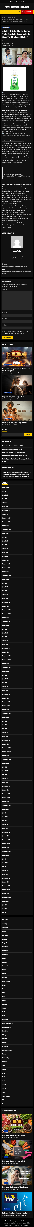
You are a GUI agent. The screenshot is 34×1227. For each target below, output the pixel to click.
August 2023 (5, 625)
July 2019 (4, 813)
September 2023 (6, 621)
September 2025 (6, 529)
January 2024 (5, 606)
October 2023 (5, 618)
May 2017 (4, 912)
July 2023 (4, 629)
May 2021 (4, 729)
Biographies (5, 935)
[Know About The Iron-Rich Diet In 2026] (17, 1123)
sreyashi (6, 373)
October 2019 (5, 801)
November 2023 (6, 614)
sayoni (5, 399)
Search (4, 430)
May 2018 (4, 867)
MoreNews (17, 1225)
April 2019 (5, 824)
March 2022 (5, 690)
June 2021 (5, 725)
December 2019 (6, 794)
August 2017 (5, 901)
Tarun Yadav (7, 41)
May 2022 (4, 683)
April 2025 (5, 549)
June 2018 (5, 863)
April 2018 (5, 870)
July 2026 (4, 491)
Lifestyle (4, 1035)
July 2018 (4, 859)
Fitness (4, 993)
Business (4, 962)
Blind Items (5, 954)
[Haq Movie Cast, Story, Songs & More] (17, 385)
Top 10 (4, 1088)
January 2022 (5, 698)
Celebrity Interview (7, 966)
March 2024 (5, 598)
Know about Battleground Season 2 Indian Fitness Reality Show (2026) (16, 370)
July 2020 (4, 767)
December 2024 (6, 564)
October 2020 (5, 755)
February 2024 (6, 602)
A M (4, 1137)
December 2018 (6, 840)
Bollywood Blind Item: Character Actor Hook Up (14, 456)
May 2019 (4, 821)
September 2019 (6, 805)
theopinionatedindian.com (17, 6)
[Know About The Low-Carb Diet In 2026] (17, 1149)
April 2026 (5, 503)
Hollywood (5, 1019)
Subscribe (29, 12)
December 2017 (6, 886)
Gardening (5, 1004)
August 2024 (5, 579)
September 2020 (6, 759)
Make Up (4, 1039)
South (3, 1065)
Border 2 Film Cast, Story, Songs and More (14, 423)
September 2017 (6, 897)
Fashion (4, 985)
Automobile (5, 927)
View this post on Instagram (12, 174)
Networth (4, 1042)
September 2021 (6, 713)
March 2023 (5, 644)
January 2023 (5, 652)
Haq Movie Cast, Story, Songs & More (13, 397)
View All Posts (17, 257)
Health (4, 1012)
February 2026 (6, 510)
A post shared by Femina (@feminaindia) (16, 176)
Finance (4, 989)
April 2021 (5, 732)
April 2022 (5, 686)
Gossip (4, 1008)
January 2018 (5, 882)
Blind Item (5, 950)
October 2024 (5, 572)
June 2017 (4, 909)
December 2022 (6, 656)
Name (4, 312)
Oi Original (5, 1046)
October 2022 (5, 663)
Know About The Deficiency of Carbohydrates (13, 452)
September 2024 (6, 575)
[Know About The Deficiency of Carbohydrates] (17, 1175)
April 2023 (5, 641)
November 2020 (6, 752)
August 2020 (5, 763)
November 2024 (6, 568)
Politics (4, 1054)
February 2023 (6, 648)
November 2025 (6, 522)
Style (3, 1073)
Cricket (4, 970)
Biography (5, 939)
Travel (3, 1092)
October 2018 (5, 847)
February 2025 (6, 556)
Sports (4, 1069)
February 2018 (6, 878)
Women (4, 1104)
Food (3, 996)
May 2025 (4, 545)
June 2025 (5, 541)
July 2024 (4, 583)
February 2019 (6, 832)
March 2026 (5, 506)
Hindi (3, 1016)
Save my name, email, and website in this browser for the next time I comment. (16, 332)
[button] (2, 11)
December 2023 (6, 610)
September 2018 (6, 851)
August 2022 (5, 671)
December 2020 (6, 748)
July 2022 (4, 675)
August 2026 (5, 487)
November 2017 (6, 890)
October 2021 (5, 709)
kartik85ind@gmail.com (9, 1215)
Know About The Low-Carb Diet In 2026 (12, 449)
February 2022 (6, 694)
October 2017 (5, 893)
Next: (17, 271)
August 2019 (5, 809)
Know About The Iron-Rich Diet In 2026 (12, 446)
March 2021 (5, 736)
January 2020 (5, 790)
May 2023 (4, 637)
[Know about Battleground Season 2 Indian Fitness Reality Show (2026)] (17, 357)
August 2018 (5, 855)
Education (4, 977)
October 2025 (5, 526)
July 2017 (4, 905)
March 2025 (5, 552)
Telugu (4, 1085)
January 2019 (5, 836)
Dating (4, 973)
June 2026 (5, 495)
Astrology (4, 924)
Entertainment (6, 27)
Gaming (4, 1000)
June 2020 (5, 771)
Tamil (3, 1077)
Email (4, 319)
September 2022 (6, 667)
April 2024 (5, 595)
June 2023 (5, 633)
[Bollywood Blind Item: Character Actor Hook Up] (17, 1201)
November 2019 (6, 798)
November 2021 (6, 706)
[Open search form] (19, 11)
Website (4, 325)
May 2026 (4, 499)
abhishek (6, 425)
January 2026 (5, 514)
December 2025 (6, 518)
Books (4, 958)
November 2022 (6, 660)
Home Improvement (7, 1023)
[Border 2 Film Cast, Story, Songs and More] (17, 411)
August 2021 (5, 717)
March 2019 (5, 828)
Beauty (4, 931)
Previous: (14, 265)
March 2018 (5, 874)
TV (3, 1100)
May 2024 (4, 591)
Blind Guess (5, 947)
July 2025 (4, 537)
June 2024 (5, 587)
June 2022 (5, 679)
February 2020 (6, 786)
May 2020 (4, 775)
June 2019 (5, 817)
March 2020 (5, 782)
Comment (5, 289)
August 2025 (5, 533)
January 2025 (5, 560)
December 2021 (6, 702)
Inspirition (5, 1031)
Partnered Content (7, 1050)
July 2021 (4, 721)
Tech (3, 1081)
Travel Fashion (6, 1096)
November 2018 (6, 844)
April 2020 (5, 778)
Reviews (4, 1062)
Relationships (5, 1058)
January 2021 (5, 744)
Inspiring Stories (6, 1027)
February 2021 (6, 740)
